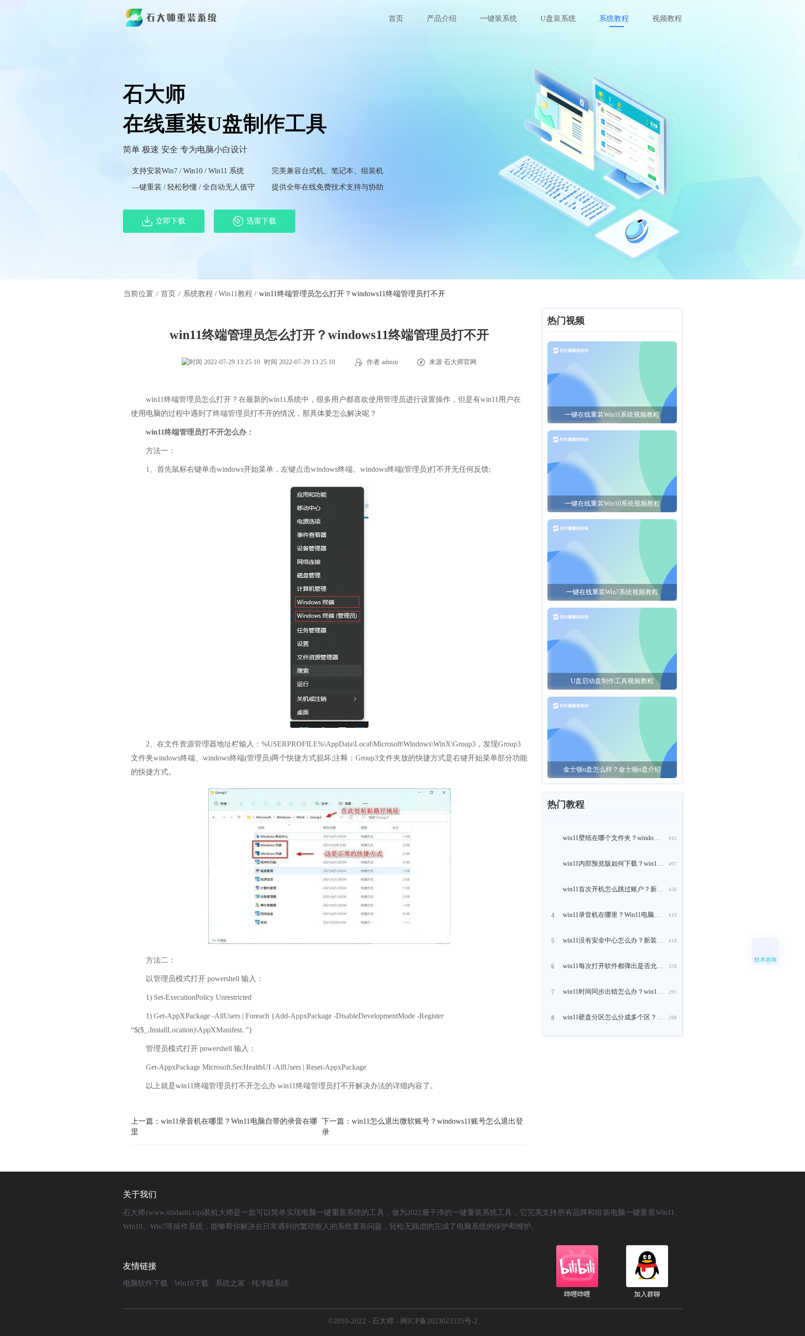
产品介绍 (442, 18)
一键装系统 (498, 18)
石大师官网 (460, 362)
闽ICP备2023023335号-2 (439, 1321)
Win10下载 (191, 1283)
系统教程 (614, 18)
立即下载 (170, 221)
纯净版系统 (270, 1283)
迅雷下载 (261, 221)
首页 (396, 18)
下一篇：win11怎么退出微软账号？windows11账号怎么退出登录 (422, 1126)
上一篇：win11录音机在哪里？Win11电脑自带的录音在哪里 (224, 1126)
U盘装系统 (558, 18)
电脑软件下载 (145, 1283)
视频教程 (667, 18)
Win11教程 (235, 294)
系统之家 (230, 1283)
